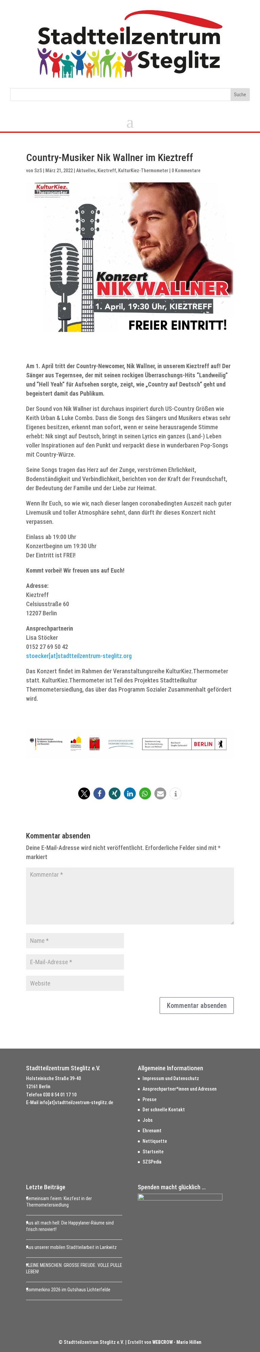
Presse (149, 1099)
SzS (38, 170)
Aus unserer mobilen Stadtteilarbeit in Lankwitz (71, 1247)
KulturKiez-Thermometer (143, 170)
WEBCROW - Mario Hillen (176, 1342)
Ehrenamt (152, 1130)
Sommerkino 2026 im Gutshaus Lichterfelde (68, 1289)
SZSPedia (152, 1162)
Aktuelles (85, 170)
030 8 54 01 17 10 (60, 1094)
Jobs (148, 1120)
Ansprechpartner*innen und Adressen (180, 1089)
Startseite (153, 1151)
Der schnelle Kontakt (164, 1109)
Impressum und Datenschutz (171, 1078)
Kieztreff (107, 170)
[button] (84, 793)
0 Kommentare (186, 170)
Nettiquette (155, 1141)
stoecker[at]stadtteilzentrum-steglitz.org (79, 655)
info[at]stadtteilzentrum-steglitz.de (76, 1102)
